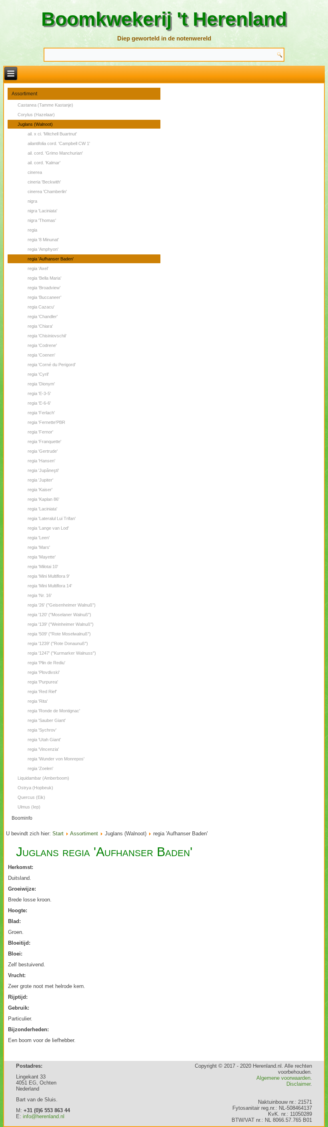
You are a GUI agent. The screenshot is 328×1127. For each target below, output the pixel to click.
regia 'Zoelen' (40, 768)
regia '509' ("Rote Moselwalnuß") (59, 633)
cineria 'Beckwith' (44, 181)
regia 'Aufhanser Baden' (51, 258)
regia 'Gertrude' (43, 451)
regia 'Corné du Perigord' (52, 364)
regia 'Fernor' (40, 431)
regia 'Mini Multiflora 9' (49, 576)
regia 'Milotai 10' (43, 566)
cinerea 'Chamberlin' (47, 191)
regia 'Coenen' (41, 355)
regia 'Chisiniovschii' (47, 335)
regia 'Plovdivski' (44, 672)
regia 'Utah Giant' (44, 739)
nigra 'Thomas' (42, 220)
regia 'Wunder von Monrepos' (56, 758)
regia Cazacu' (41, 306)
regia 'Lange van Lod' (48, 528)
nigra (32, 201)
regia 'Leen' (39, 537)
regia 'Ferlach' (41, 412)
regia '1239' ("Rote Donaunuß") (58, 643)
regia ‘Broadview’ (44, 287)
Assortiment (24, 94)
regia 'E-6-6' (39, 403)
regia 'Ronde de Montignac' (54, 710)
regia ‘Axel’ (38, 268)
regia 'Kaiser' (40, 489)
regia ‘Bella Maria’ (44, 278)
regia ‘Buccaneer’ (44, 297)
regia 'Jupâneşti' (43, 470)
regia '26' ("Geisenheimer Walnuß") (62, 605)
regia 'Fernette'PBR (46, 422)
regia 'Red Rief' (42, 691)
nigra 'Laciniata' (42, 210)
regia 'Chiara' (40, 326)
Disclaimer (298, 1084)
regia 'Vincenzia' (43, 749)
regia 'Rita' (38, 701)
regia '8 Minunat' (43, 239)
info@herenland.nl (43, 1116)
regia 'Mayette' (42, 556)
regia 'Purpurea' (43, 681)
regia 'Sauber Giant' (47, 720)
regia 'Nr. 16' (40, 595)
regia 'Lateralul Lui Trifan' (52, 518)
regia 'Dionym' (41, 383)
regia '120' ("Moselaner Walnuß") (59, 614)
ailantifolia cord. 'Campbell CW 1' (59, 143)
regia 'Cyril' (38, 374)
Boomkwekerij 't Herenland (164, 19)
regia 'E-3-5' (39, 393)
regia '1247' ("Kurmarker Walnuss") (62, 653)
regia (32, 230)
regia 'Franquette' (44, 441)
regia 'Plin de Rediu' (46, 662)
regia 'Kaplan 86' (43, 499)
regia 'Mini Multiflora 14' (50, 585)
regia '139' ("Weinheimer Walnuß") (61, 624)
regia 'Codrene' (42, 345)
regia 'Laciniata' (42, 508)
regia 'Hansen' (41, 460)
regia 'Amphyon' (43, 249)
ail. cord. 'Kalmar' (44, 162)
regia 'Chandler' (43, 316)
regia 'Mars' (39, 547)
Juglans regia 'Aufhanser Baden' (104, 852)
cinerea (35, 172)
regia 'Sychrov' (42, 730)
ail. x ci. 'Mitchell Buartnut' (52, 133)
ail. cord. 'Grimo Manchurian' (55, 153)
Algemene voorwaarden (283, 1078)
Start (58, 834)
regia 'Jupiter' (40, 480)
